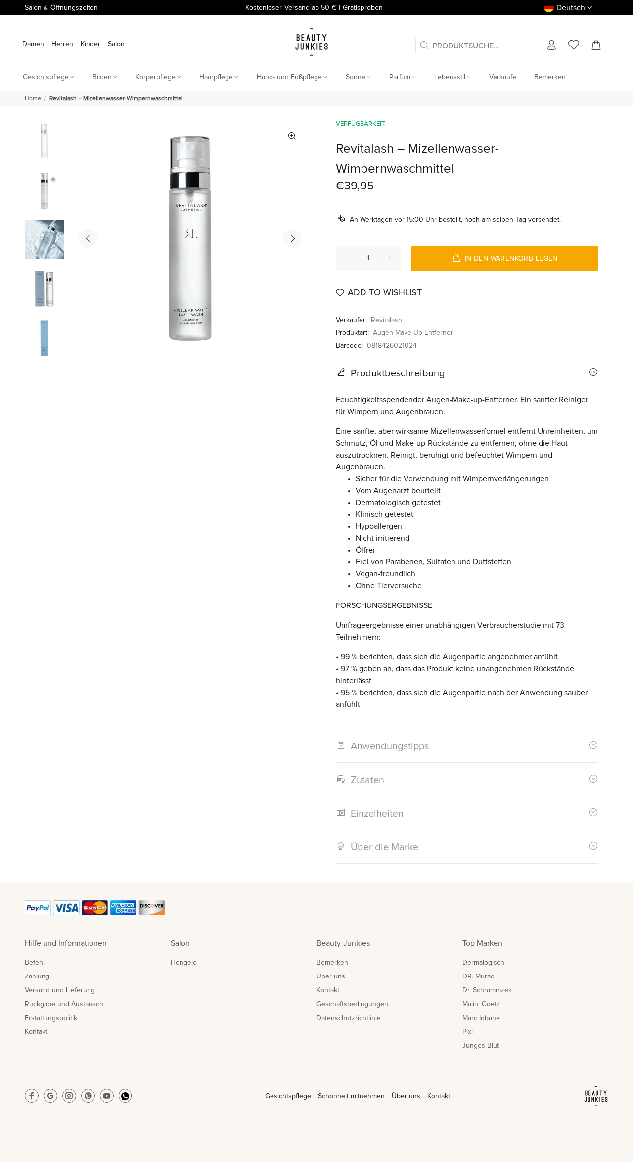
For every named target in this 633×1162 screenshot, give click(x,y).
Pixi (467, 1031)
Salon (116, 44)
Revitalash (386, 320)
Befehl (35, 962)
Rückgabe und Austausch (64, 1004)
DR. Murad (478, 976)
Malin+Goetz (481, 1004)
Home (33, 99)
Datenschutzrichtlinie (348, 1018)
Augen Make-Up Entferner (413, 332)
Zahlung (37, 976)
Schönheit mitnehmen (351, 1096)
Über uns (330, 976)
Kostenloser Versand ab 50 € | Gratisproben (313, 7)
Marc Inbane (481, 1018)
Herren (62, 44)
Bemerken (332, 962)
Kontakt (36, 1031)
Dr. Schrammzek (487, 990)
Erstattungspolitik (51, 1018)
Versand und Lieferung (60, 990)
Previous (88, 238)
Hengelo (184, 962)
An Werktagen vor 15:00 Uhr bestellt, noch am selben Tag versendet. (455, 219)
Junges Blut (480, 1045)
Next (292, 238)
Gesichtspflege (288, 1096)
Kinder (90, 44)
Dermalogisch (483, 962)
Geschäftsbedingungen (352, 1004)
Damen (33, 44)
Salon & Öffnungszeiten (61, 7)
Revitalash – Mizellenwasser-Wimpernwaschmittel (116, 99)
